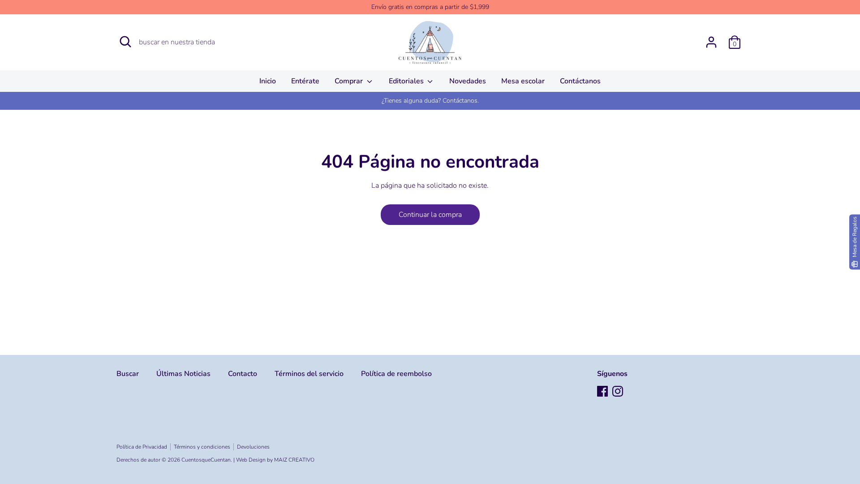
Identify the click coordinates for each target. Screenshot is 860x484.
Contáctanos (580, 81)
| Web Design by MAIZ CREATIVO (273, 459)
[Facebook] (602, 391)
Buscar (127, 374)
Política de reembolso (396, 374)
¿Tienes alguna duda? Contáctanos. (430, 100)
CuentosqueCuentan (206, 459)
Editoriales (407, 81)
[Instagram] (617, 391)
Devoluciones (253, 446)
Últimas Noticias (183, 374)
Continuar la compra (430, 215)
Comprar (350, 81)
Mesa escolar (523, 81)
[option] (430, 101)
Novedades (467, 81)
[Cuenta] (711, 38)
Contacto (242, 374)
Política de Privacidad (141, 446)
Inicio (267, 81)
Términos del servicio (309, 374)
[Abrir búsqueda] (125, 42)
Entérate (305, 81)
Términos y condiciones (202, 446)
